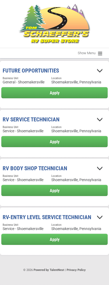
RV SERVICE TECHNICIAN (31, 119)
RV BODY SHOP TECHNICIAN (35, 168)
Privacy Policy (76, 270)
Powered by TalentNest (49, 270)
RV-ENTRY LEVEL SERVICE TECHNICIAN (47, 217)
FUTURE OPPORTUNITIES (31, 70)
